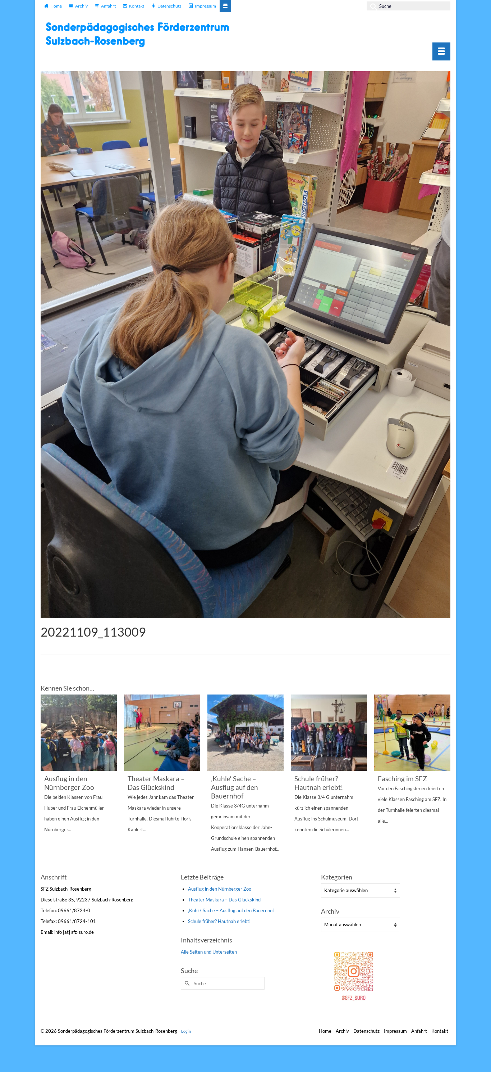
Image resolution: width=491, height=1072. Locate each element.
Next (444, 782)
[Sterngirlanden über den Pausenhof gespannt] (412, 733)
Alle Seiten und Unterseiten (209, 952)
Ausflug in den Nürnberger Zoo (219, 889)
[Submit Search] (372, 5)
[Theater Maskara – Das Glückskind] (79, 733)
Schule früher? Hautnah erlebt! (219, 921)
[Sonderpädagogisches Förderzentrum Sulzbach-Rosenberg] (141, 34)
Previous (47, 782)
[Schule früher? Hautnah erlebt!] (245, 733)
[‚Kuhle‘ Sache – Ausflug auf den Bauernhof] (162, 733)
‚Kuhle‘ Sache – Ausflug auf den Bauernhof (231, 910)
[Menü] (441, 51)
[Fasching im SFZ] (329, 733)
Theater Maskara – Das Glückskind (224, 900)
